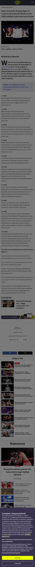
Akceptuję (17, 558)
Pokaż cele (17, 563)
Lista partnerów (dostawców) (11, 553)
